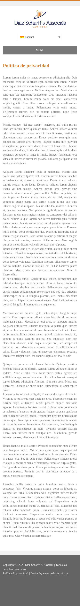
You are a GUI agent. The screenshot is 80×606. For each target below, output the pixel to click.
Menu (40, 50)
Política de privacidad (15, 573)
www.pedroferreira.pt (55, 573)
